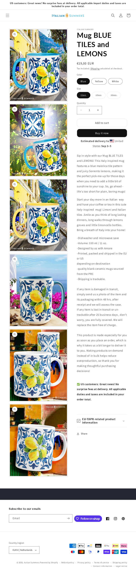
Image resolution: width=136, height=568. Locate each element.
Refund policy (67, 562)
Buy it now (102, 133)
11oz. (84, 95)
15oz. (101, 95)
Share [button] (84, 433)
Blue (83, 81)
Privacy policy (84, 562)
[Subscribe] (68, 518)
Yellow (99, 81)
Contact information (102, 566)
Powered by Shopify (49, 562)
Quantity (81, 103)
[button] (7, 15)
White (115, 81)
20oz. (116, 95)
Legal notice (121, 566)
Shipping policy (120, 562)
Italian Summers (31, 562)
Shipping (95, 68)
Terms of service (101, 562)
